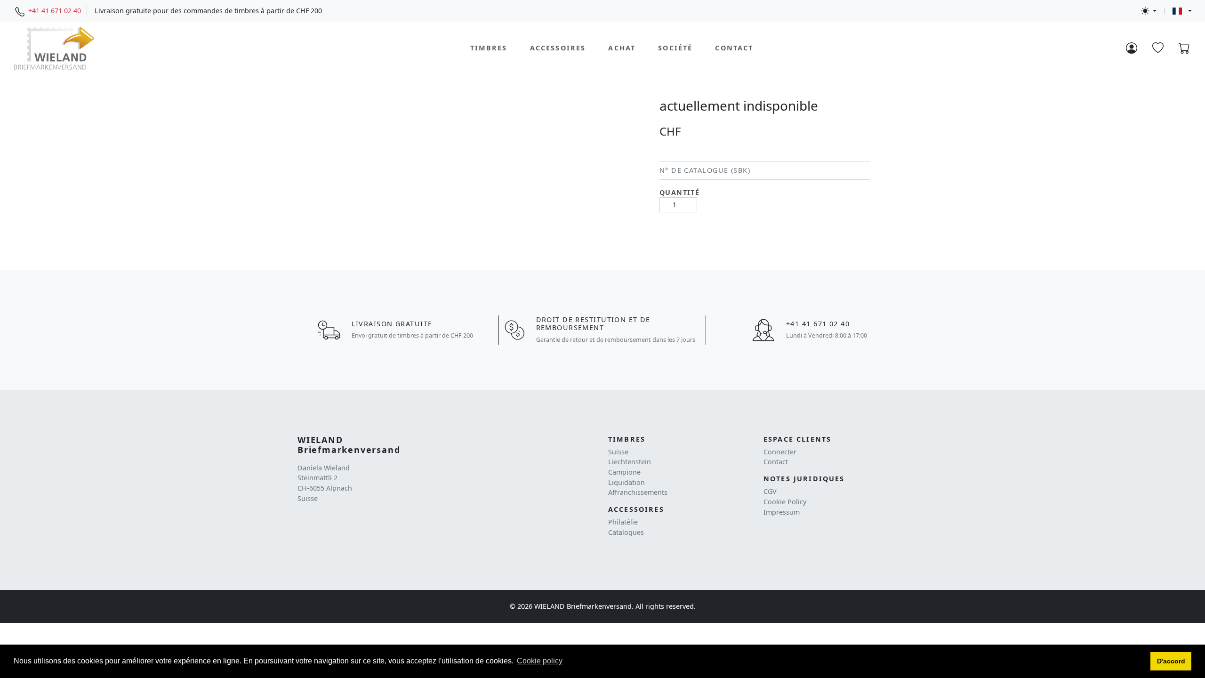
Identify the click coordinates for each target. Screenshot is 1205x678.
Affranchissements (637, 492)
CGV (770, 491)
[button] (1170, 661)
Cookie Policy (784, 501)
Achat (621, 47)
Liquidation (626, 482)
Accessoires (558, 47)
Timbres (488, 47)
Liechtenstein (629, 461)
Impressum (781, 512)
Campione (624, 472)
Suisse (618, 451)
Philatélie (623, 521)
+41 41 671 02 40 (54, 10)
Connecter (779, 451)
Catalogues (626, 532)
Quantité (679, 192)
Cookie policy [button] (539, 661)
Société (675, 47)
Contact (734, 47)
